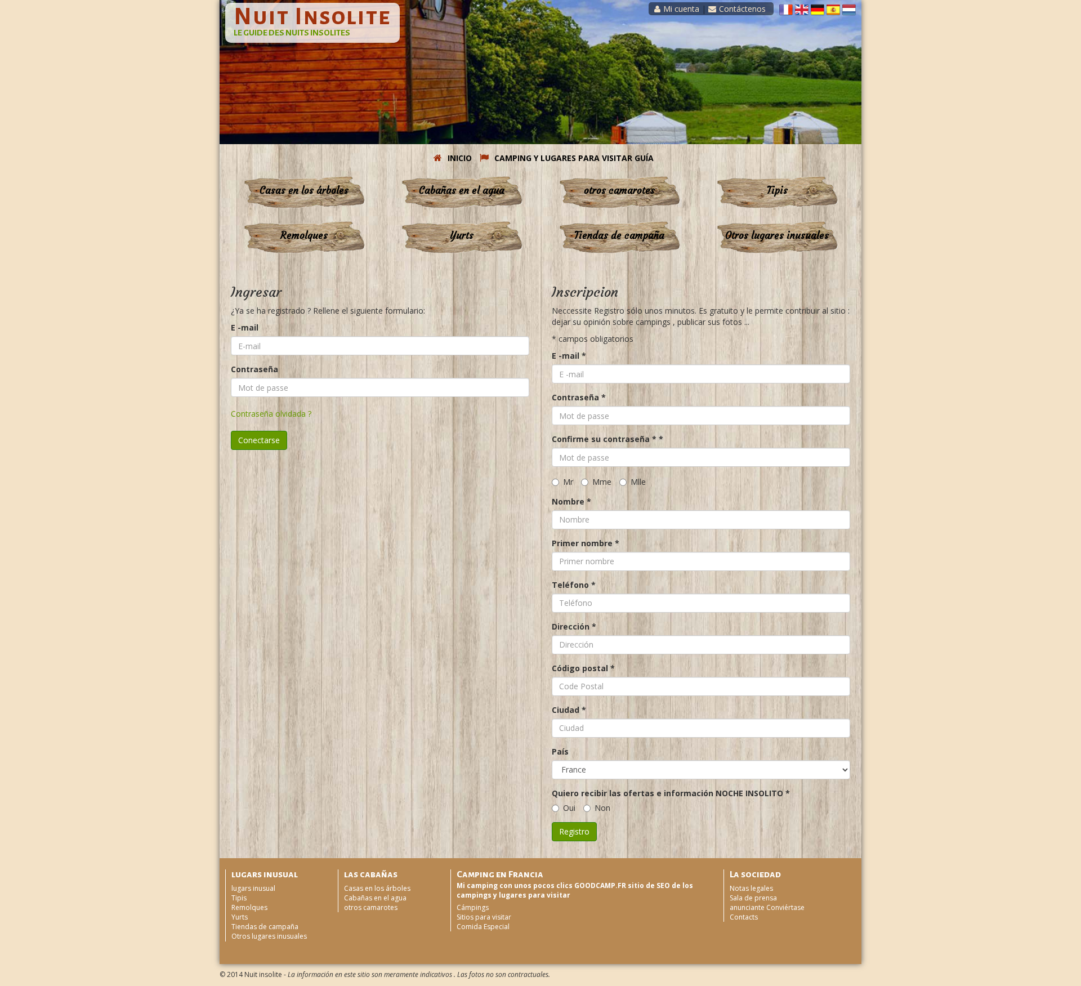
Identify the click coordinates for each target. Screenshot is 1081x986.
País (560, 751)
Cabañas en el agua (461, 190)
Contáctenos (742, 8)
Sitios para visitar (484, 917)
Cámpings (473, 907)
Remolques (304, 235)
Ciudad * (569, 709)
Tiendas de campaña (619, 235)
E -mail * (569, 355)
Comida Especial (483, 926)
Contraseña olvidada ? (271, 413)
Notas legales (751, 888)
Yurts (462, 235)
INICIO (460, 158)
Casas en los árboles (304, 190)
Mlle (638, 481)
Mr (568, 481)
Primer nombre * (585, 543)
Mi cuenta (681, 8)
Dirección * (574, 626)
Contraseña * (579, 397)
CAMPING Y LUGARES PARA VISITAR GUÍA (574, 158)
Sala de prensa (753, 898)
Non (602, 807)
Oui (569, 807)
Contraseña (254, 369)
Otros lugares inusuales (777, 235)
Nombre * (571, 501)
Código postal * (583, 668)
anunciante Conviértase (767, 907)
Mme (601, 481)
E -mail (244, 327)
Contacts (744, 917)
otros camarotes (619, 190)
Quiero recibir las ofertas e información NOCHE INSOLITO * (671, 793)
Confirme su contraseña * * (607, 439)
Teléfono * (574, 584)
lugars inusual (253, 888)
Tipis (777, 190)
